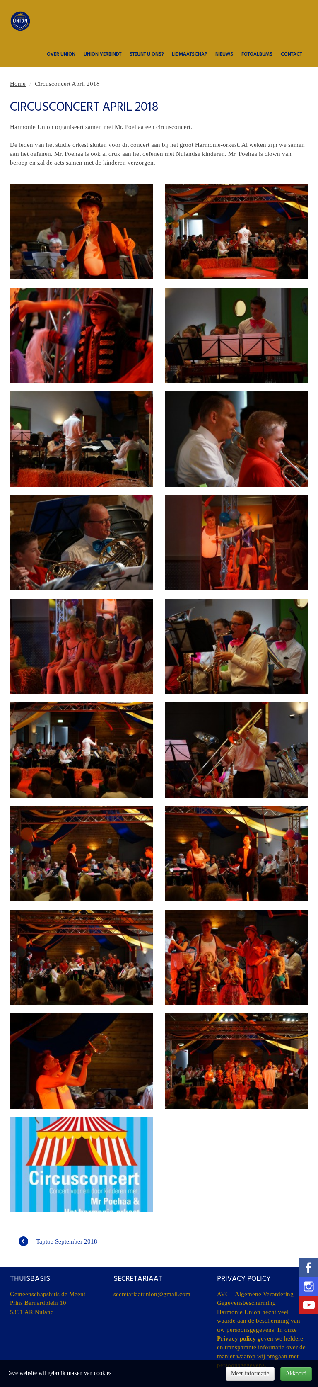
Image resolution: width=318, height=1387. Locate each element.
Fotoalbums (256, 54)
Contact (291, 54)
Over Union (61, 54)
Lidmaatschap (189, 54)
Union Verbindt (102, 54)
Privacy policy (236, 1338)
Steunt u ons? (147, 54)
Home (18, 83)
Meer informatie (250, 1373)
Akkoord (296, 1373)
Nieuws (224, 54)
